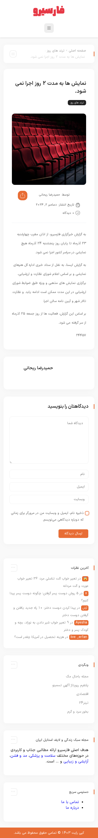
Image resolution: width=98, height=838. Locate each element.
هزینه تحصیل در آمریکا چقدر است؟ (39, 637)
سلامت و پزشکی (42, 756)
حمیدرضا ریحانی (49, 194)
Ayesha (81, 622)
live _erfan (79, 637)
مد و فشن (18, 756)
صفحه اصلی (77, 50)
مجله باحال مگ (77, 676)
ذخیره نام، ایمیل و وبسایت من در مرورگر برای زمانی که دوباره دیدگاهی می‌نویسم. (47, 516)
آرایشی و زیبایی (76, 761)
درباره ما (72, 808)
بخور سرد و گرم (77, 711)
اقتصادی (82, 694)
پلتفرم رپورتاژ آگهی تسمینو (70, 685)
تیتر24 (83, 702)
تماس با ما (70, 802)
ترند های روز (55, 50)
